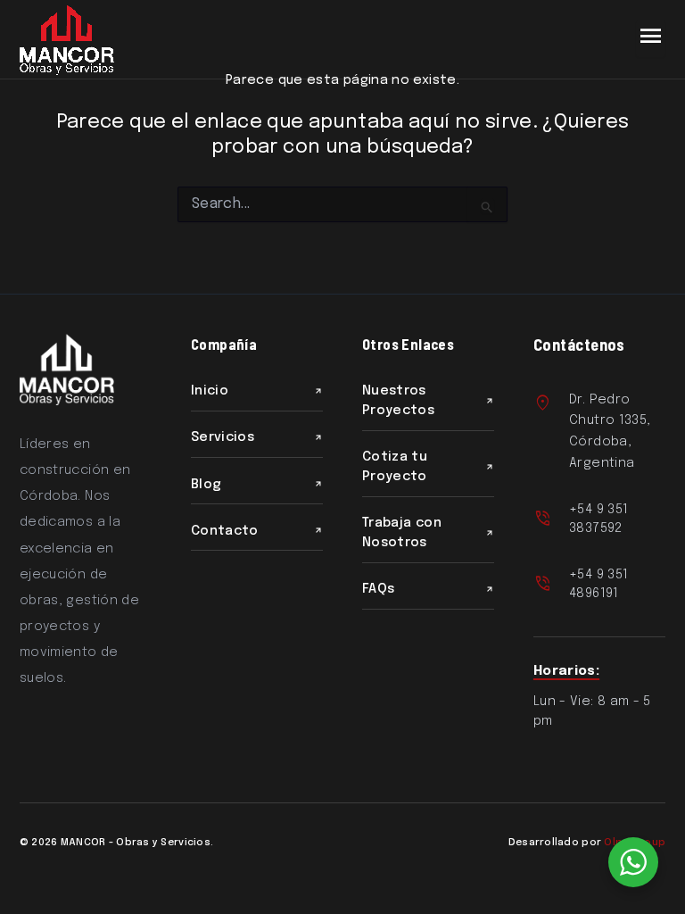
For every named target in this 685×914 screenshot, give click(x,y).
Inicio (209, 390)
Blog (206, 484)
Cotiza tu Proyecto (394, 466)
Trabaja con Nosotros (402, 532)
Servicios (222, 437)
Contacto (225, 530)
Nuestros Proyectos (398, 400)
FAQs (378, 588)
